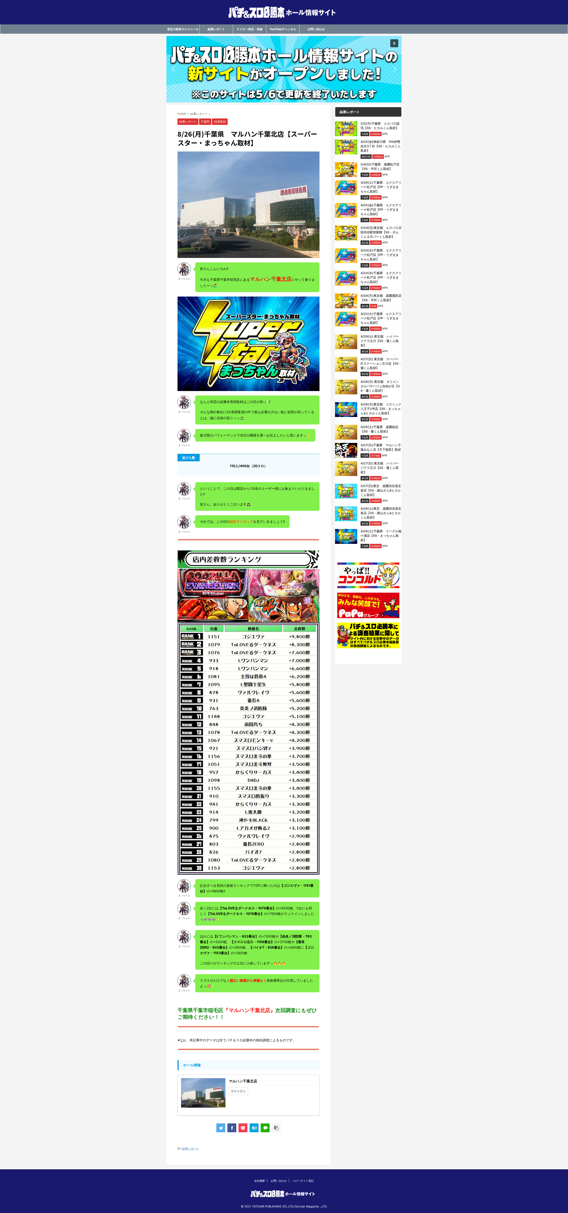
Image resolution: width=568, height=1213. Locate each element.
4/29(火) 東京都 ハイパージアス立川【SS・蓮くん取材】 (380, 340)
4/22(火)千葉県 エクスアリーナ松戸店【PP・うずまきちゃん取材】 (381, 318)
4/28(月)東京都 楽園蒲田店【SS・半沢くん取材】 (381, 298)
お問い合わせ (316, 29)
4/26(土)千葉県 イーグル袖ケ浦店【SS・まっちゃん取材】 (381, 535)
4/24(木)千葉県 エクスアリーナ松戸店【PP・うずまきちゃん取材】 (381, 254)
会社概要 (259, 1180)
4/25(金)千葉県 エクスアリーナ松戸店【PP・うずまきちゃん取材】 (381, 209)
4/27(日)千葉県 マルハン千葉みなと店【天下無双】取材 (381, 447)
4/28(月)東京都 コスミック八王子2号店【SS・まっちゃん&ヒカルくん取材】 (381, 408)
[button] (284, 69)
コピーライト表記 (303, 1180)
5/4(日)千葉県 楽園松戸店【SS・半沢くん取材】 (380, 166)
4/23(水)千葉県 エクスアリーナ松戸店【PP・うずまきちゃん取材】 (381, 277)
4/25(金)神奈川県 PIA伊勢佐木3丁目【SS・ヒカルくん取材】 (381, 146)
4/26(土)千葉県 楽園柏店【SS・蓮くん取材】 (379, 429)
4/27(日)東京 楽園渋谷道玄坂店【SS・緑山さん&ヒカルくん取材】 (381, 490)
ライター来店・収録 (249, 29)
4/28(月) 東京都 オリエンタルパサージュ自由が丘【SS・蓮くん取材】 (380, 386)
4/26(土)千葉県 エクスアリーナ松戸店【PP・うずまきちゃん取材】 (381, 187)
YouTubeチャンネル (283, 29)
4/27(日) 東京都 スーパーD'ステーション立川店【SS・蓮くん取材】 (381, 363)
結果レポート (216, 29)
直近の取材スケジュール (183, 29)
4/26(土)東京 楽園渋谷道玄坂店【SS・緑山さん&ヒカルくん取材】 (381, 513)
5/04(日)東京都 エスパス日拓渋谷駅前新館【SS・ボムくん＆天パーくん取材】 (381, 232)
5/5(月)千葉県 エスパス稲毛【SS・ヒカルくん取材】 (380, 126)
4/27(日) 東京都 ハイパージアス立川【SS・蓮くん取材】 (380, 467)
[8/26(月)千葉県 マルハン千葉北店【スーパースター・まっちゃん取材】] (254, 1127)
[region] (284, 69)
